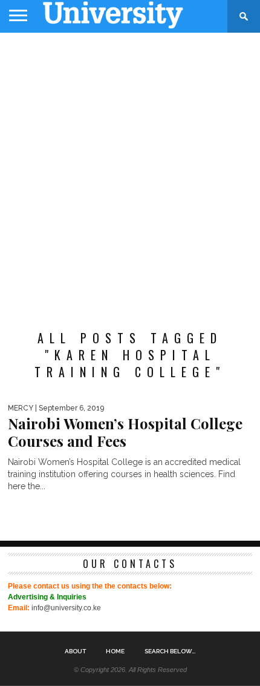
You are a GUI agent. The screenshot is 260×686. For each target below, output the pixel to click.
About (75, 651)
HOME (115, 651)
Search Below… (170, 651)
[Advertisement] (130, 175)
